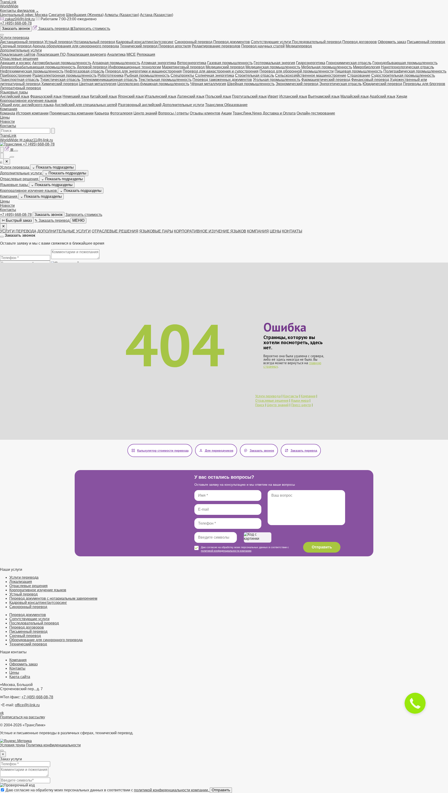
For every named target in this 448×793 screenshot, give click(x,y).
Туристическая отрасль (60, 80)
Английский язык (14, 96)
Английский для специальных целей (86, 105)
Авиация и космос (15, 63)
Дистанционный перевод (21, 42)
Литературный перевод (20, 88)
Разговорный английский (139, 105)
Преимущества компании (71, 113)
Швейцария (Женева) (85, 15)
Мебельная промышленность (326, 67)
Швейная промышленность (251, 84)
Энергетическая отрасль (340, 84)
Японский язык (131, 96)
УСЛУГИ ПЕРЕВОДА (18, 231)
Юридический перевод (382, 84)
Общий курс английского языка (27, 105)
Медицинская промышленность (272, 67)
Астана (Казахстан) (156, 15)
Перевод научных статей (263, 46)
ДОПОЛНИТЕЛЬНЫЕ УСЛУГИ (64, 231)
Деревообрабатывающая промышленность (38, 67)
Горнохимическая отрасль (348, 63)
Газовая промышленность (230, 63)
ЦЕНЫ (275, 231)
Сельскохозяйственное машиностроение (310, 75)
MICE (131, 54)
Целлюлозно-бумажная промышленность (153, 84)
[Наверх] (2, 750)
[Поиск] (53, 131)
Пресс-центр (301, 405)
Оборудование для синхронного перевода (46, 640)
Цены (5, 117)
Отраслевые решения (19, 59)
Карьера (101, 113)
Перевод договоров (359, 42)
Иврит (273, 96)
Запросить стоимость (90, 29)
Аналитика (116, 54)
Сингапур (57, 15)
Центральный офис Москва (24, 15)
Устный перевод (58, 42)
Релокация (146, 54)
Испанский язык (293, 96)
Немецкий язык (76, 96)
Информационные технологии (134, 67)
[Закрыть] (2, 236)
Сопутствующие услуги (271, 42)
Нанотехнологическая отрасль (407, 67)
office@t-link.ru (27, 705)
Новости (7, 122)
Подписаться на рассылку (22, 717)
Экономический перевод (297, 84)
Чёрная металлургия (208, 84)
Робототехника (110, 75)
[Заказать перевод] (7, 150)
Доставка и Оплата (279, 113)
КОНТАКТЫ (292, 231)
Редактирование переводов (216, 46)
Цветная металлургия (97, 84)
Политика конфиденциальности (53, 745)
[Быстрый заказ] (2, 149)
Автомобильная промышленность (61, 63)
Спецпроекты (182, 75)
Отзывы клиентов (205, 113)
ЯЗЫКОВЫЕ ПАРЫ (156, 231)
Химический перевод (59, 84)
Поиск (259, 405)
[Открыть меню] (2, 34)
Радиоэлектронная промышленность (64, 75)
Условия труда (12, 745)
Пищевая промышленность (358, 71)
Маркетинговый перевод (183, 67)
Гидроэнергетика (310, 63)
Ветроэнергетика (191, 63)
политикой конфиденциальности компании (226, 550)
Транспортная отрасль (19, 80)
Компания (8, 109)
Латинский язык (190, 96)
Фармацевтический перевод (325, 80)
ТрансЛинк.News (247, 113)
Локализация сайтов (17, 54)
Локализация (20, 582)
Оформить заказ (392, 42)
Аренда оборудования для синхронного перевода (75, 46)
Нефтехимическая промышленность (31, 71)
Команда (7, 113)
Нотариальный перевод (94, 42)
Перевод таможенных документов (222, 80)
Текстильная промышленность (165, 80)
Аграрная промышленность (116, 63)
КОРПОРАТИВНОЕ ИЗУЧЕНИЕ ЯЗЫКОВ (210, 231)
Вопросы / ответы (173, 113)
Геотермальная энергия (274, 63)
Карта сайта (19, 677)
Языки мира (300, 400)
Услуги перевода (14, 38)
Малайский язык (354, 96)
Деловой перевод (92, 67)
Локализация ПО (51, 54)
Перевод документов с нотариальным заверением (53, 598)
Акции (226, 113)
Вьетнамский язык (324, 96)
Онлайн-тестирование (316, 113)
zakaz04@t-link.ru (20, 19)
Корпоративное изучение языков (28, 101)
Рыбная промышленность (147, 75)
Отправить (322, 547)
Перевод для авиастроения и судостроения (221, 71)
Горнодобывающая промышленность (405, 63)
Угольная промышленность (276, 80)
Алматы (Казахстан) (122, 15)
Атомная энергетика (158, 63)
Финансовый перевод (370, 80)
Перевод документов (231, 42)
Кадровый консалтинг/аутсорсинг (145, 42)
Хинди (401, 96)
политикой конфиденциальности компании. (172, 790)
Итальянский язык (160, 96)
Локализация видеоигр (86, 54)
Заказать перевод (54, 29)
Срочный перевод (16, 46)
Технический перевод (139, 46)
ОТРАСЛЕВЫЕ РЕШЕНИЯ (115, 231)
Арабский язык (382, 96)
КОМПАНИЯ (258, 231)
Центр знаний (145, 113)
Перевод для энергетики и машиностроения (143, 71)
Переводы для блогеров (424, 84)
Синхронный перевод (193, 42)
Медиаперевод (299, 46)
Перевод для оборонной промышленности (296, 71)
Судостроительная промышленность (403, 75)
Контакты (8, 126)
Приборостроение (16, 75)
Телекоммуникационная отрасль (109, 80)
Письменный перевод (426, 42)
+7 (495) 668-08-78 (16, 23)
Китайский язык (103, 96)
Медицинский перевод (225, 67)
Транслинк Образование (226, 105)
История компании (32, 113)
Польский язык (218, 96)
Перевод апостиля (174, 46)
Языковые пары (14, 92)
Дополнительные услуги (21, 50)
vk (2, 713)
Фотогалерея (121, 113)
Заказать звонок (16, 29)
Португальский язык (249, 96)
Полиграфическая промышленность (414, 71)
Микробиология (366, 67)
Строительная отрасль (254, 75)
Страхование (358, 75)
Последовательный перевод (316, 42)
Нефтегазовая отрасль (84, 71)
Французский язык (46, 96)
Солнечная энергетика (214, 75)
